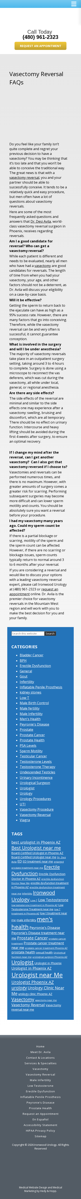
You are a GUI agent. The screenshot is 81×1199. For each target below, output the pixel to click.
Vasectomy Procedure (37, 809)
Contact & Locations (40, 1057)
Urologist (27, 788)
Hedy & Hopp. (48, 1191)
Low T (24, 697)
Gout (23, 676)
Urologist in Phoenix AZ (31, 968)
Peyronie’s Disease (41, 1102)
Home (40, 1046)
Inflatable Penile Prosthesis (41, 687)
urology (19, 988)
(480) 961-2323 (40, 37)
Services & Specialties (41, 1063)
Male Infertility (31, 713)
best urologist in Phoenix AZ (35, 842)
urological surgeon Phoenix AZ (49, 956)
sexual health (44, 952)
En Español (41, 1119)
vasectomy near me (46, 1000)
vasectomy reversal (24, 177)
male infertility (26, 920)
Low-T (33, 900)
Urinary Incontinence (36, 777)
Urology (26, 793)
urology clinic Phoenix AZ (35, 994)
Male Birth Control (34, 703)
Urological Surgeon (35, 782)
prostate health (23, 952)
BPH (23, 660)
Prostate (26, 729)
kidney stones (30, 692)
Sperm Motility (31, 751)
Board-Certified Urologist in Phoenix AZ (37, 853)
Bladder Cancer (31, 655)
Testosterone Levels (36, 761)
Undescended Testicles (37, 772)
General (26, 671)
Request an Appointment (40, 46)
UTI (23, 804)
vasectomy (42, 265)
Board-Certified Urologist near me (33, 857)
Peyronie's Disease (34, 724)
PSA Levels (28, 745)
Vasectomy (22, 999)
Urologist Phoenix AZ (32, 982)
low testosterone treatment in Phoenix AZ (34, 905)
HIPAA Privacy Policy (40, 1130)
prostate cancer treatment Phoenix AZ (46, 948)
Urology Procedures (35, 798)
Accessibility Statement (40, 1125)
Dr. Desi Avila (41, 221)
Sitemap (41, 1136)
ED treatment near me (38, 861)
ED (19, 861)
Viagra (25, 820)
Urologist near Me (37, 975)
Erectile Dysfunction (35, 665)
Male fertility (29, 708)
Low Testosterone (53, 899)
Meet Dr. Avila (41, 1052)
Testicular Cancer (33, 756)
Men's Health (30, 719)
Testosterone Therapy (37, 766)
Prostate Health (32, 740)
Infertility (27, 681)
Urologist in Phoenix (47, 963)
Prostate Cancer (32, 735)
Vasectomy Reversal (35, 815)
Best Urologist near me (36, 848)
